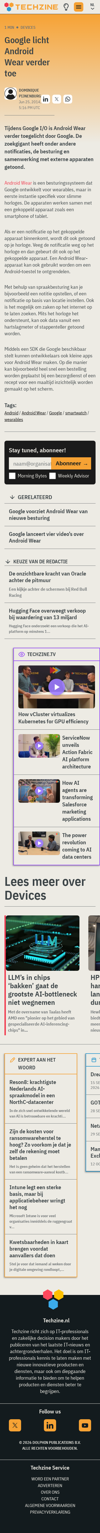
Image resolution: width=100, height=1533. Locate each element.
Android (11, 412)
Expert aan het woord (37, 1064)
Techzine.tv (41, 654)
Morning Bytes (32, 476)
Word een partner (50, 1479)
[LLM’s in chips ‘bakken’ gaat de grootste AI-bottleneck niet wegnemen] (42, 943)
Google (55, 412)
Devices (28, 27)
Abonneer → (72, 463)
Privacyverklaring (50, 1512)
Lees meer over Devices (45, 888)
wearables (13, 419)
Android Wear (18, 183)
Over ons (50, 1492)
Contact (50, 1498)
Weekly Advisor (73, 476)
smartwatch (76, 412)
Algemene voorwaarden (50, 1505)
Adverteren (50, 1485)
